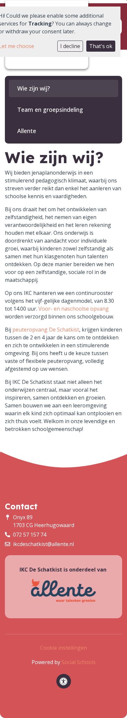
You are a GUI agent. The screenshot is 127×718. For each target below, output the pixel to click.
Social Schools (79, 662)
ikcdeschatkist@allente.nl (43, 544)
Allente (26, 131)
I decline (70, 46)
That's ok (100, 46)
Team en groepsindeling (50, 109)
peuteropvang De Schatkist (45, 329)
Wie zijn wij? (33, 88)
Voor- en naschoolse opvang (73, 308)
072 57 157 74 (29, 534)
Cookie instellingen (63, 647)
